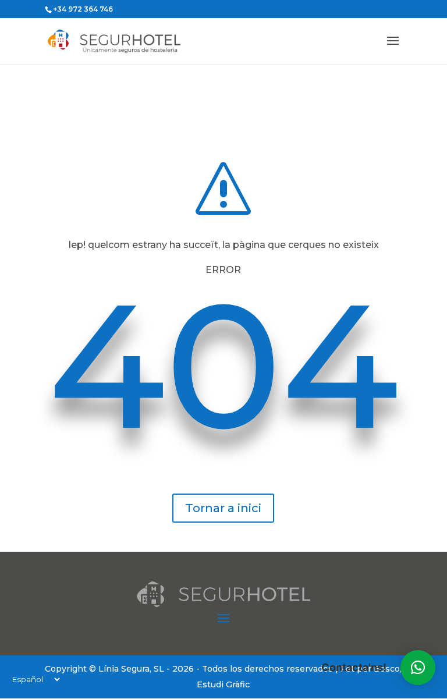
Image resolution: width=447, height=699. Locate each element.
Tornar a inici (223, 508)
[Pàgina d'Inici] (131, 40)
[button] (417, 667)
